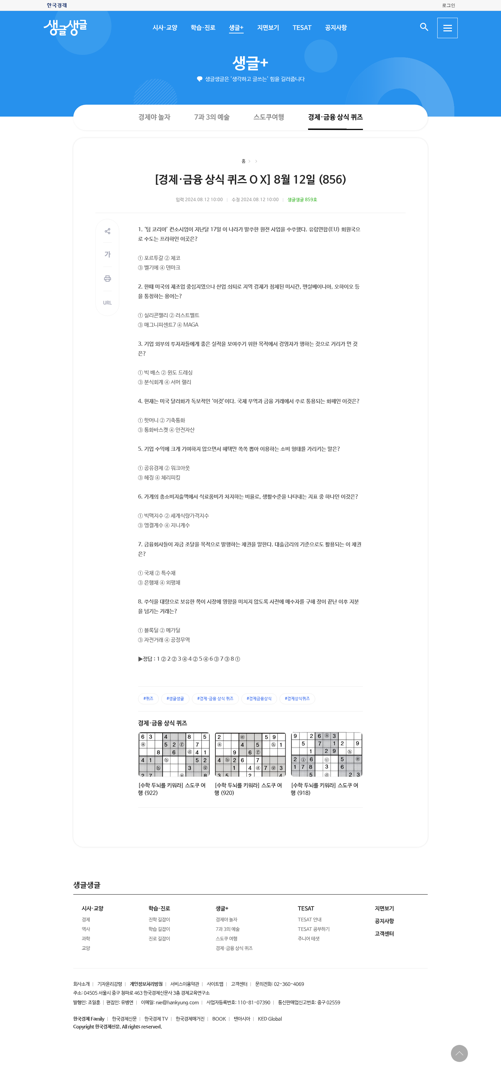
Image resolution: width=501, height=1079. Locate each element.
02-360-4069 (289, 984)
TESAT (301, 28)
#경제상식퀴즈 (297, 698)
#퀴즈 (148, 698)
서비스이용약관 (184, 984)
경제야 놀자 (154, 117)
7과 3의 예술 (211, 117)
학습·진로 (203, 28)
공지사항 (336, 28)
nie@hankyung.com (177, 1002)
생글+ (236, 28)
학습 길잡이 (159, 929)
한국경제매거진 (190, 1019)
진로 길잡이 (159, 939)
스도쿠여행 (268, 117)
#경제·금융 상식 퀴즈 (215, 698)
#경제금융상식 (259, 698)
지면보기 (268, 28)
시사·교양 (164, 28)
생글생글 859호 (302, 200)
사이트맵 (215, 984)
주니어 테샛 (308, 939)
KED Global (270, 1019)
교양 (86, 948)
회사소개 (81, 984)
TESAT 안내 (309, 920)
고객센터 (239, 984)
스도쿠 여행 (226, 939)
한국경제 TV (156, 1019)
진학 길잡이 (159, 920)
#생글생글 (175, 698)
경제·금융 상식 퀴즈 (335, 117)
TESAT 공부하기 (314, 929)
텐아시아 (242, 1019)
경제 (86, 920)
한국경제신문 (124, 1019)
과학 (86, 939)
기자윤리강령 (109, 984)
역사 (86, 929)
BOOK (219, 1019)
